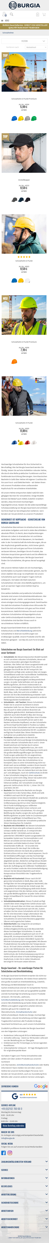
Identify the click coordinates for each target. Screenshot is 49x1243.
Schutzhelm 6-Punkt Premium (24, 98)
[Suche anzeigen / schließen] (11, 14)
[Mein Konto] (4, 14)
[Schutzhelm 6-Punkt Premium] (24, 72)
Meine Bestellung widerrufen (13, 1125)
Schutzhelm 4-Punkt (24, 423)
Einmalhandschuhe (24, 1012)
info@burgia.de (8, 1138)
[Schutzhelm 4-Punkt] (24, 396)
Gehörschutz (34, 772)
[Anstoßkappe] (24, 153)
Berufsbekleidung (24, 630)
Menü (7, 20)
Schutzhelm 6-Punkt (24, 260)
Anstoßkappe (24, 180)
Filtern (24, 41)
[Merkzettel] (37, 14)
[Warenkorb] (43, 14)
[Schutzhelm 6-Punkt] (24, 234)
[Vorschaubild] (14, 118)
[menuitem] (10, 14)
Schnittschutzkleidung (10, 1000)
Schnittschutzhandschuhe (28, 1064)
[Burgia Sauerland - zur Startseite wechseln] (24, 5)
